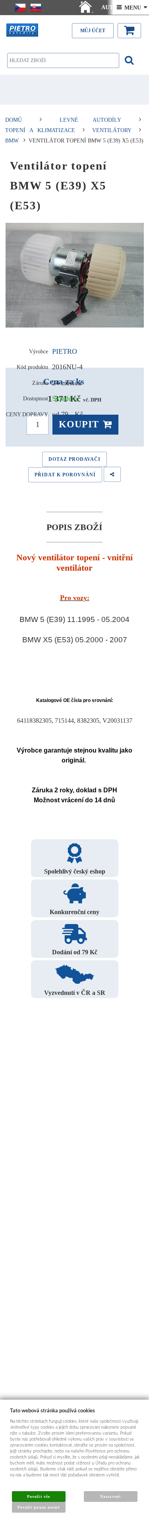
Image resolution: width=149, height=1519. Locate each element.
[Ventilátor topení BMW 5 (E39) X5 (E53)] (75, 275)
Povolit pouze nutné (38, 1507)
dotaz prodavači (74, 459)
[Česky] (20, 7)
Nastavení (110, 1496)
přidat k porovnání (65, 475)
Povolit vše (38, 1496)
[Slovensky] (35, 7)
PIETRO (64, 351)
